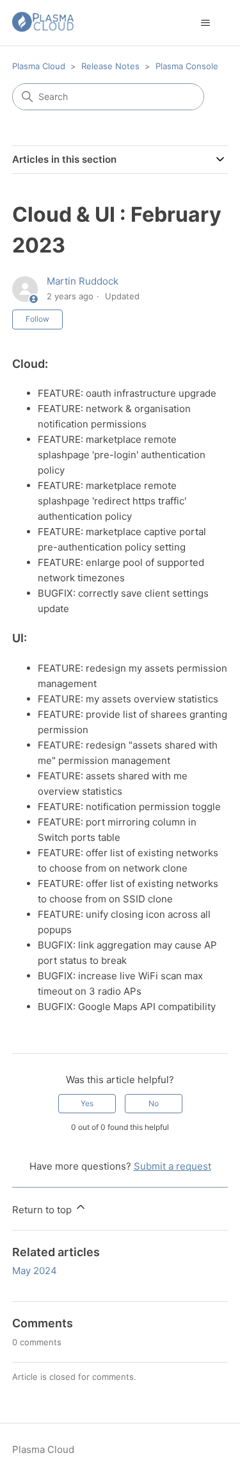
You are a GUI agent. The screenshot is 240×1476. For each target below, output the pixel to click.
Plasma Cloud (38, 66)
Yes (87, 1103)
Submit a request (172, 1166)
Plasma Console (187, 66)
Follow (37, 319)
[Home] (43, 23)
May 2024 (34, 1271)
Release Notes (110, 66)
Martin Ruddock (82, 281)
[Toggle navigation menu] (205, 23)
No (153, 1103)
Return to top (43, 1210)
